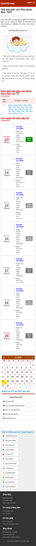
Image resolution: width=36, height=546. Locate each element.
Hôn (13, 111)
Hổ (30, 109)
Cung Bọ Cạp (9, 468)
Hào (25, 105)
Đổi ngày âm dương (11, 414)
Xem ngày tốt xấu (9, 503)
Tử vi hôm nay (8, 511)
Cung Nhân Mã (10, 473)
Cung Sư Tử (9, 454)
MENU (29, 3)
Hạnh (21, 105)
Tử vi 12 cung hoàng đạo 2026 (14, 405)
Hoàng (10, 109)
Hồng (18, 111)
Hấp (10, 107)
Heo (18, 107)
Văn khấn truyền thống (11, 537)
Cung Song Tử (9, 445)
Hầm (30, 105)
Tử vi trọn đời (8, 521)
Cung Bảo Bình (10, 482)
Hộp (22, 111)
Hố (24, 109)
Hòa (26, 107)
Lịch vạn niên (8, 498)
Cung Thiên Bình (10, 463)
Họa (30, 107)
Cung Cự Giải (9, 450)
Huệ (30, 111)
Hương (15, 113)
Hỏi (15, 109)
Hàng (16, 105)
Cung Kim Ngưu (10, 440)
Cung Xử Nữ (9, 459)
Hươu (21, 113)
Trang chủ (5, 16)
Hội (9, 111)
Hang (10, 105)
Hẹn (14, 107)
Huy (9, 113)
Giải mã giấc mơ (17, 16)
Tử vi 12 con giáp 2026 (12, 410)
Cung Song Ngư (10, 487)
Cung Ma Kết (9, 477)
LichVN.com (8, 3)
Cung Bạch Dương (11, 436)
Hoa (22, 107)
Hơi (27, 111)
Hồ (27, 109)
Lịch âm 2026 (9, 401)
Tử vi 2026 (6, 513)
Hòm (20, 109)
